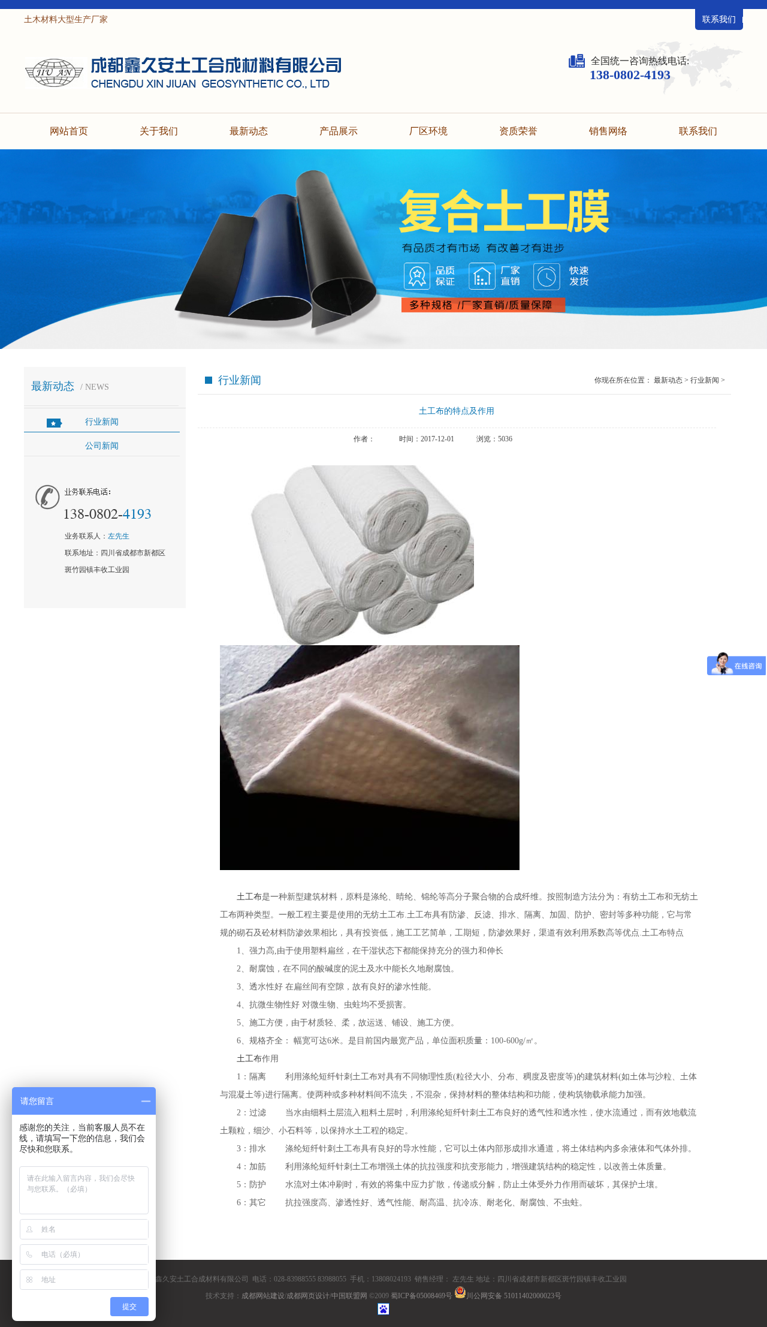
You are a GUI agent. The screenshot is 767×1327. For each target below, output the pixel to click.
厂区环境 (428, 131)
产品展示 (338, 131)
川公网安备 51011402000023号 (513, 1296)
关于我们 (159, 131)
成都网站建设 (263, 1296)
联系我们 (719, 19)
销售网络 (608, 131)
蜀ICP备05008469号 (421, 1296)
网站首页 (69, 131)
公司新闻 (102, 445)
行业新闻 (102, 421)
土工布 (249, 896)
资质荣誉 (518, 131)
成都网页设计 (308, 1296)
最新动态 (249, 131)
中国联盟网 (349, 1296)
